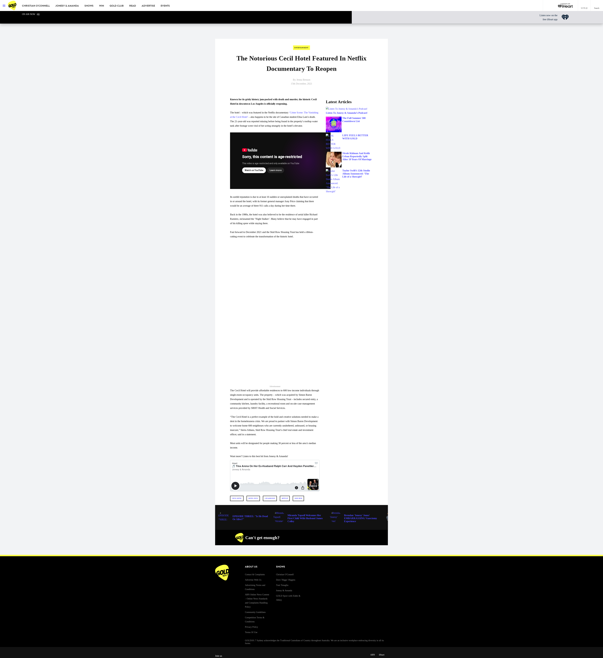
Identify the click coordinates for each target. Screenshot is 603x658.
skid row (298, 498)
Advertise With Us (253, 580)
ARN (372, 655)
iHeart (381, 655)
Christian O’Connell (36, 6)
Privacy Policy (251, 627)
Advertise (148, 6)
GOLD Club (117, 6)
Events (165, 6)
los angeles (270, 498)
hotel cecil (253, 498)
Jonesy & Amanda (67, 6)
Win (101, 6)
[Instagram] (340, 538)
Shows (88, 6)
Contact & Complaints (255, 574)
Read (132, 6)
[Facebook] (333, 538)
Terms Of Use (251, 632)
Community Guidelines (255, 612)
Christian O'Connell (285, 574)
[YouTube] (355, 538)
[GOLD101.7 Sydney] (12, 5)
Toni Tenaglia (282, 585)
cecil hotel (237, 498)
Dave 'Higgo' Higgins (285, 580)
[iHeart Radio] (362, 538)
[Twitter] (347, 538)
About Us (251, 567)
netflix (285, 498)
